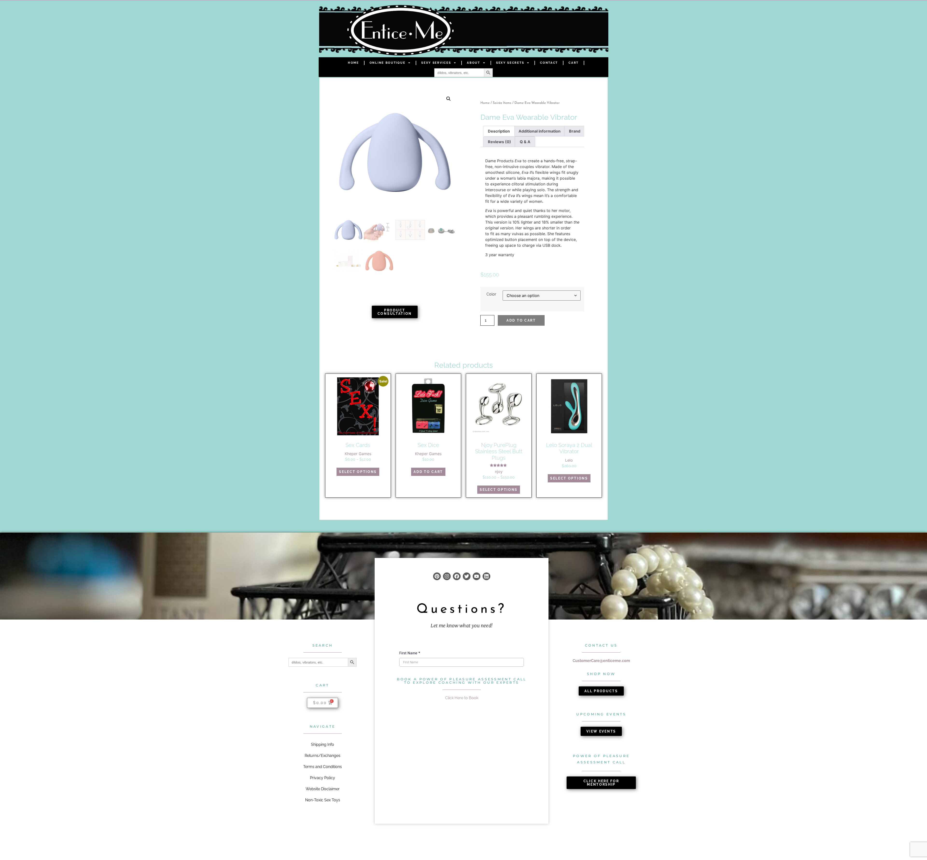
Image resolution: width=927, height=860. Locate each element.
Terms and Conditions (322, 766)
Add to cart (521, 320)
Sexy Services (436, 62)
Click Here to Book (461, 698)
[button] (448, 98)
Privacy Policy (322, 777)
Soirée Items (502, 103)
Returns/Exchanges (322, 755)
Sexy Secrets (510, 62)
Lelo (569, 460)
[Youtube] (476, 576)
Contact (549, 62)
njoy (499, 471)
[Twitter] (467, 576)
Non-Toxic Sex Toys (322, 800)
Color (491, 294)
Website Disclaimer (323, 789)
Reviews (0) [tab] (499, 141)
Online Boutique (388, 62)
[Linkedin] (486, 576)
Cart (574, 62)
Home (353, 62)
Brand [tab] (574, 131)
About (473, 62)
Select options (358, 472)
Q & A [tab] (525, 141)
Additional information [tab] (540, 131)
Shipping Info (322, 744)
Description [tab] (499, 131)
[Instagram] (447, 576)
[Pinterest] (437, 576)
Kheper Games (358, 453)
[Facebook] (457, 576)
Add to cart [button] (428, 472)
